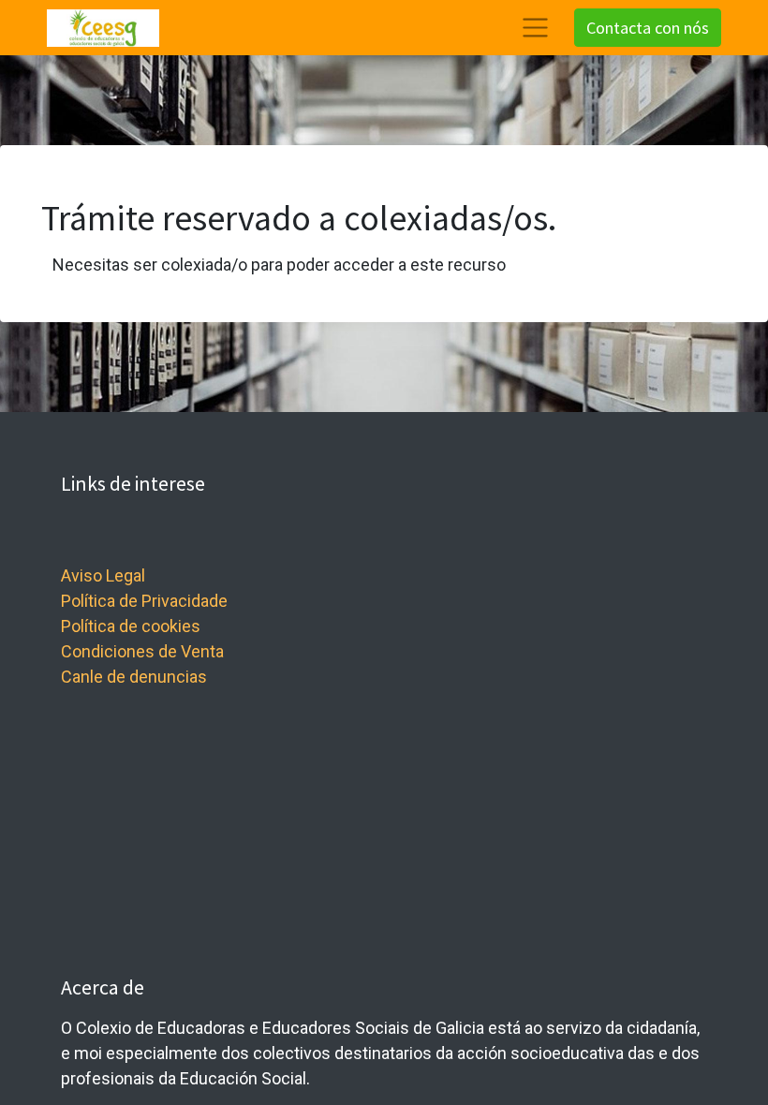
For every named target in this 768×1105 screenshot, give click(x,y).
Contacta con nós (647, 27)
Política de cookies (130, 626)
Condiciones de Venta (142, 651)
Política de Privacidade (144, 601)
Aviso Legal (103, 575)
